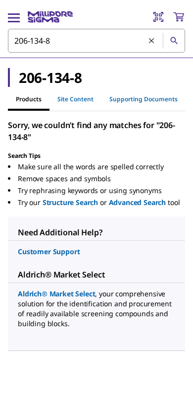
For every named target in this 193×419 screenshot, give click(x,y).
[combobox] (96, 41)
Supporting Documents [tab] (143, 99)
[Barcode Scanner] (158, 17)
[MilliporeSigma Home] (50, 17)
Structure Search (70, 202)
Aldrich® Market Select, (57, 293)
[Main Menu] (14, 17)
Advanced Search (137, 202)
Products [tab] (29, 99)
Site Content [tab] (75, 99)
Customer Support (49, 251)
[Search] (174, 41)
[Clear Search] (152, 41)
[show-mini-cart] (178, 16)
